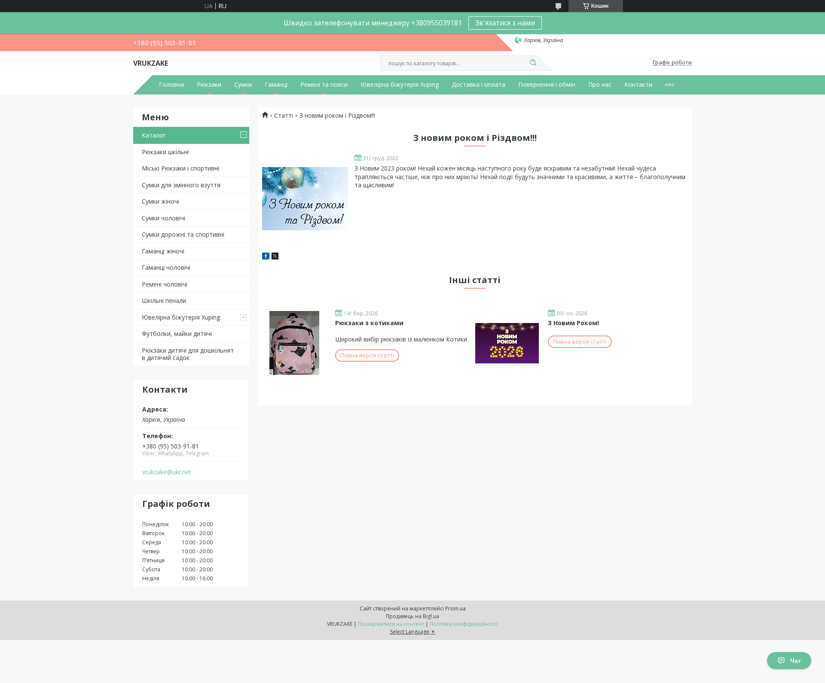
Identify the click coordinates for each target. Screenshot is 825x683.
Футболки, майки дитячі (177, 333)
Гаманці (276, 85)
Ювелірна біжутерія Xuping (400, 85)
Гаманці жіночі (163, 251)
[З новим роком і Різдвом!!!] (305, 199)
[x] (275, 257)
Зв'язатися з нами (505, 22)
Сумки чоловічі (163, 218)
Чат (795, 660)
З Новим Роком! (573, 323)
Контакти (638, 85)
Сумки (243, 85)
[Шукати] (532, 63)
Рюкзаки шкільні (165, 152)
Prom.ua (455, 608)
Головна (171, 85)
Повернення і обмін (546, 85)
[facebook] (265, 257)
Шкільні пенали (164, 300)
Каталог (154, 135)
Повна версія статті (367, 355)
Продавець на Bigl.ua (412, 616)
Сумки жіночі (160, 201)
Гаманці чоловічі (166, 267)
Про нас (599, 85)
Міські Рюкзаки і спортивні (180, 168)
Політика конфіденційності (464, 624)
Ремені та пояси (324, 85)
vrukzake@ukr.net (166, 472)
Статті (283, 115)
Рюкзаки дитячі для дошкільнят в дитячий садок (188, 354)
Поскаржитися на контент (391, 624)
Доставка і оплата (478, 85)
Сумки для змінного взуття (181, 185)
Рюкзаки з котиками (369, 323)
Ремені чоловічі (164, 284)
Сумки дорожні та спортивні (183, 234)
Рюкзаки (209, 85)
